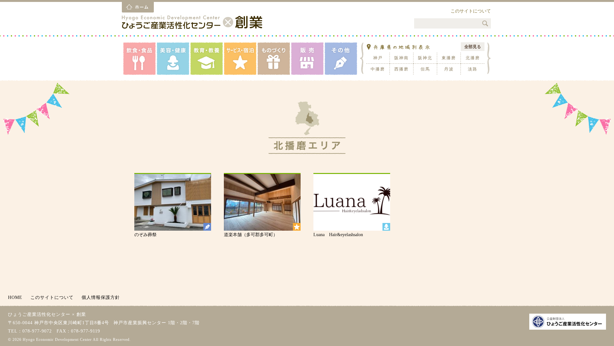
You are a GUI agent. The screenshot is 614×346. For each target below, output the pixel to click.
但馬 (425, 69)
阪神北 (425, 57)
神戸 (378, 57)
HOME (15, 297)
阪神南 (401, 57)
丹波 (449, 69)
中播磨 (378, 69)
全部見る (472, 46)
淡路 (472, 69)
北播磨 (473, 57)
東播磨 (449, 57)
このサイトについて (471, 11)
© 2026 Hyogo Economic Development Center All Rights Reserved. (69, 339)
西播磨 (401, 69)
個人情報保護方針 (101, 297)
